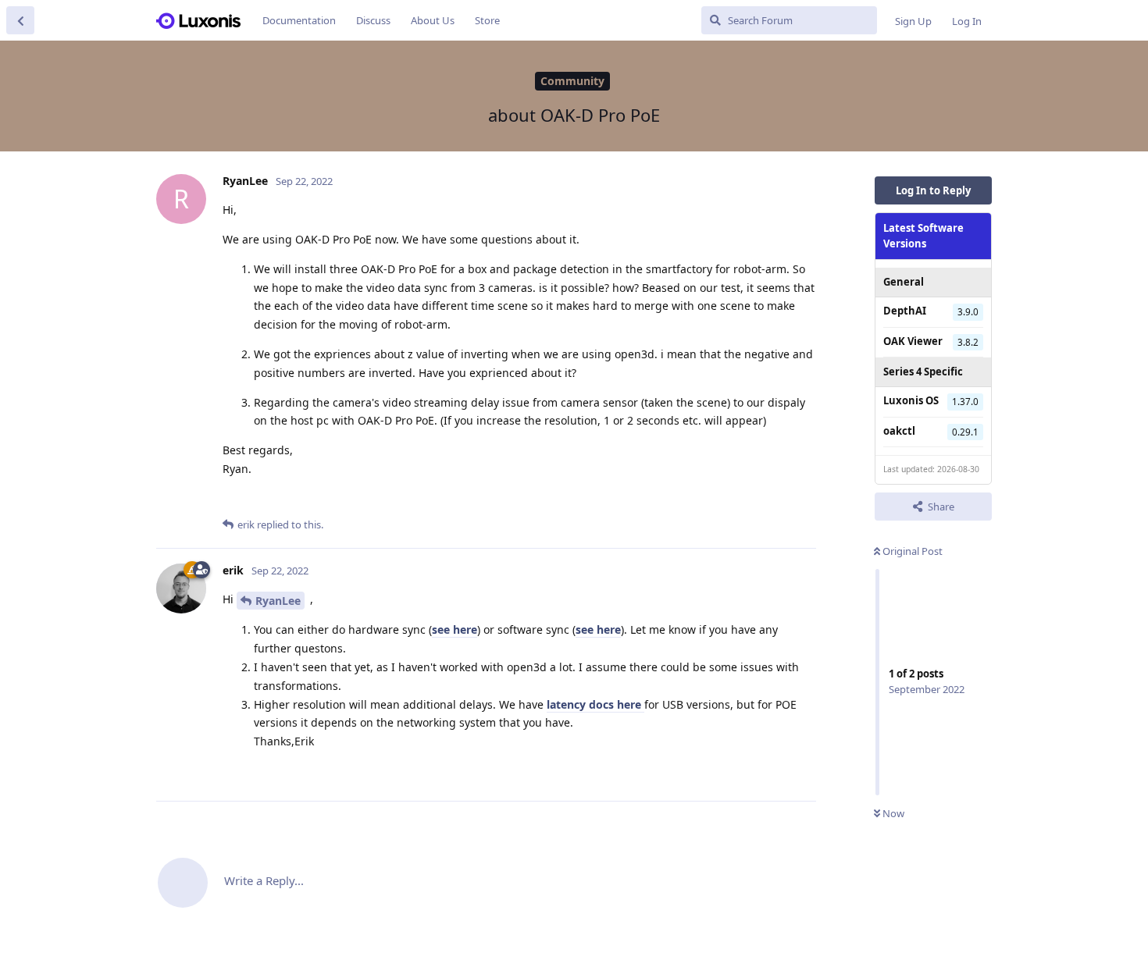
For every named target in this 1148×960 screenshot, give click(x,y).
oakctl (899, 430)
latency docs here (595, 704)
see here (454, 629)
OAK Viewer (913, 340)
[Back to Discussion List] (20, 20)
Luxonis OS (911, 400)
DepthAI (904, 311)
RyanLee (278, 600)
